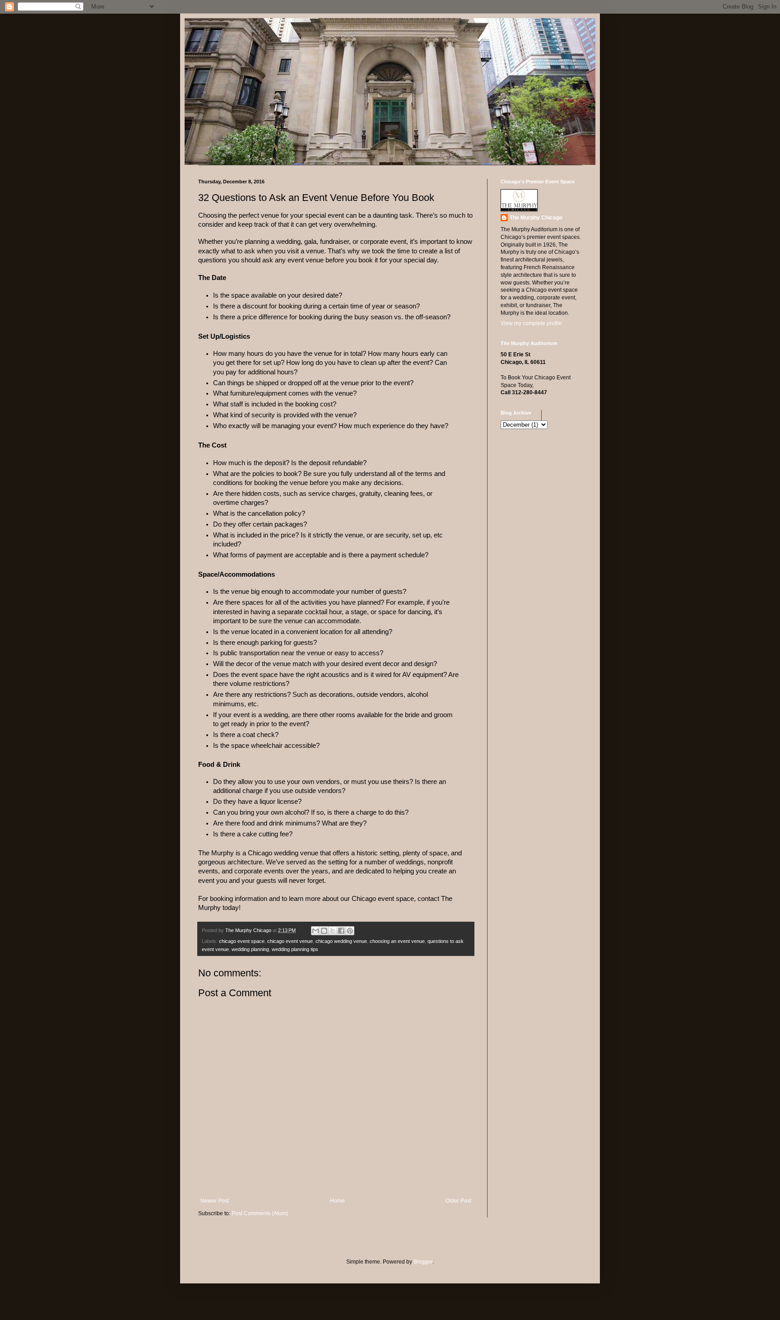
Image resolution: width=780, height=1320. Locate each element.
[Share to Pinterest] (349, 930)
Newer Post (214, 1201)
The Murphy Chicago (536, 218)
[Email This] (315, 930)
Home (337, 1201)
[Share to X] (332, 930)
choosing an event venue (397, 941)
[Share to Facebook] (341, 930)
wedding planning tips (295, 949)
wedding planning (250, 949)
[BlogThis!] (324, 930)
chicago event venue (290, 941)
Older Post (458, 1201)
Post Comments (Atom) (260, 1213)
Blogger (422, 1262)
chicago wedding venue (341, 941)
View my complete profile (531, 323)
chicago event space (242, 941)
